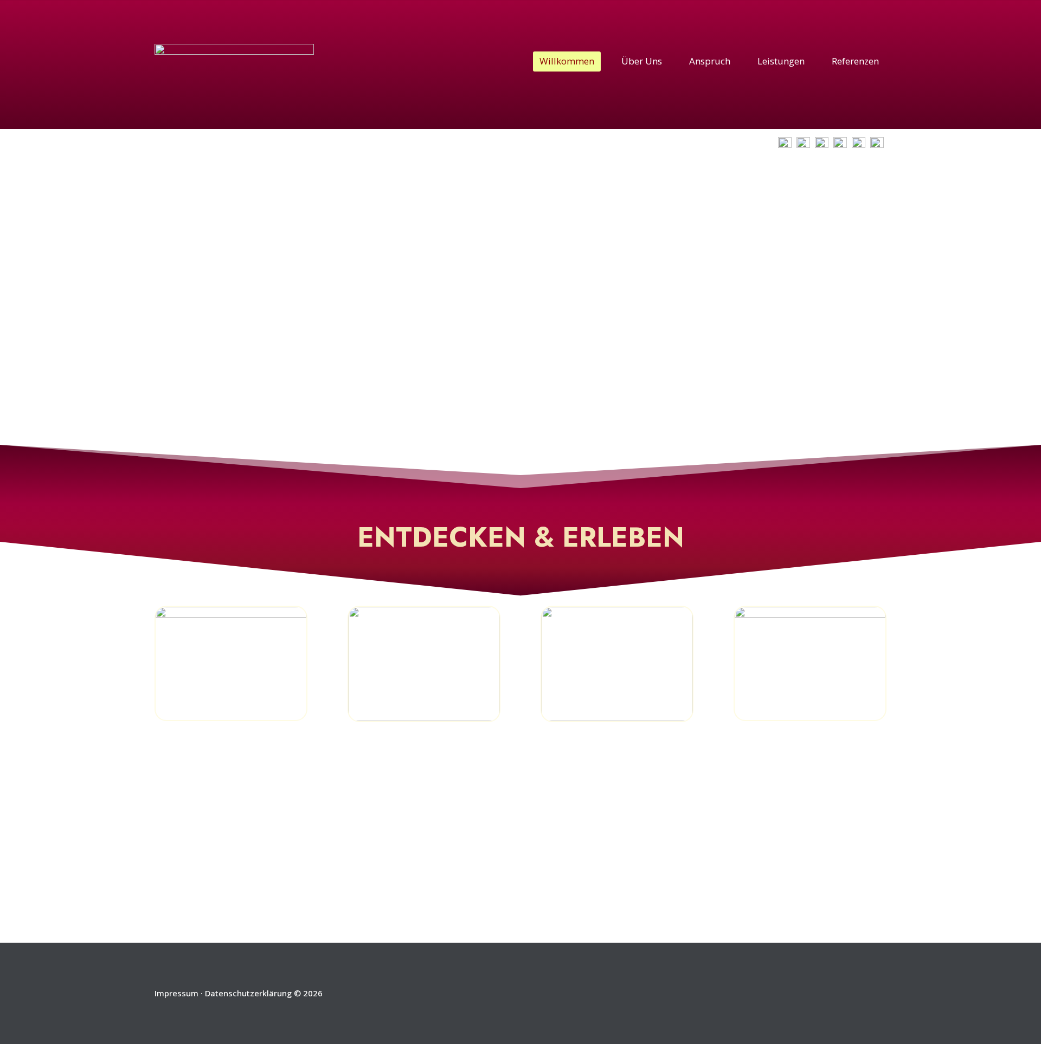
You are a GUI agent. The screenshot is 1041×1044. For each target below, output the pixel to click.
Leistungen (781, 61)
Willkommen (566, 61)
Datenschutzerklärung (248, 993)
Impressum (176, 993)
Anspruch (709, 61)
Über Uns (641, 61)
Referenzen (855, 61)
